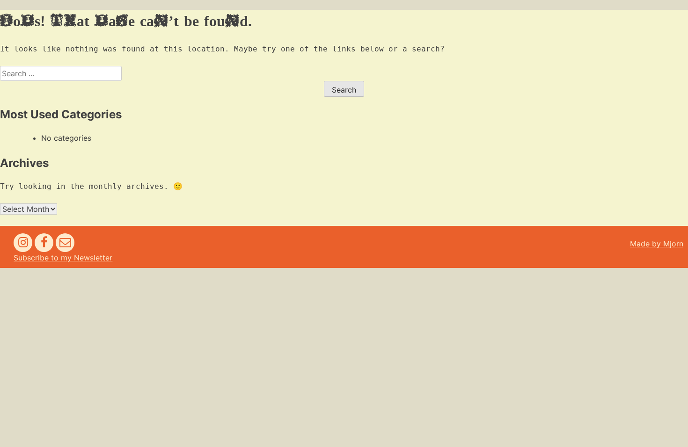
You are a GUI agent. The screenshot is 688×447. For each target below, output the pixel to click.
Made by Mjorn (656, 243)
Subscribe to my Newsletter (63, 257)
